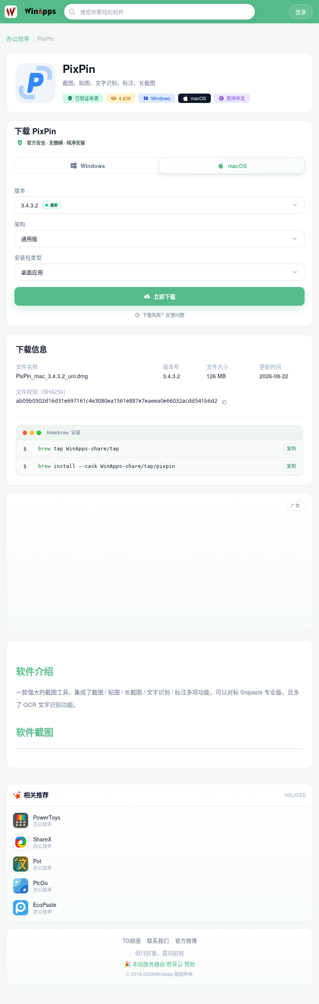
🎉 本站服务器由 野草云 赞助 (159, 964)
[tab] (87, 166)
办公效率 (18, 38)
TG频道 (132, 940)
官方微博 (186, 940)
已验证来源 (86, 98)
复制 (291, 449)
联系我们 (158, 940)
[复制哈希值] (224, 402)
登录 (300, 12)
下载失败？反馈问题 (163, 315)
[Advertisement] (159, 569)
